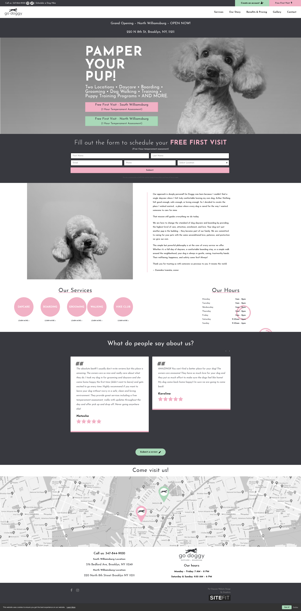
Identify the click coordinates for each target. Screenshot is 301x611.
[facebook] (71, 591)
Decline (295, 607)
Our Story (235, 12)
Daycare (24, 307)
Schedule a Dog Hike (46, 3)
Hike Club (123, 307)
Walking (97, 307)
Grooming (76, 307)
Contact (291, 12)
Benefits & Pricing (256, 12)
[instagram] (77, 591)
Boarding (50, 307)
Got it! (286, 607)
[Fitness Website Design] (219, 597)
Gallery (277, 12)
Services (218, 12)
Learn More (71, 607)
